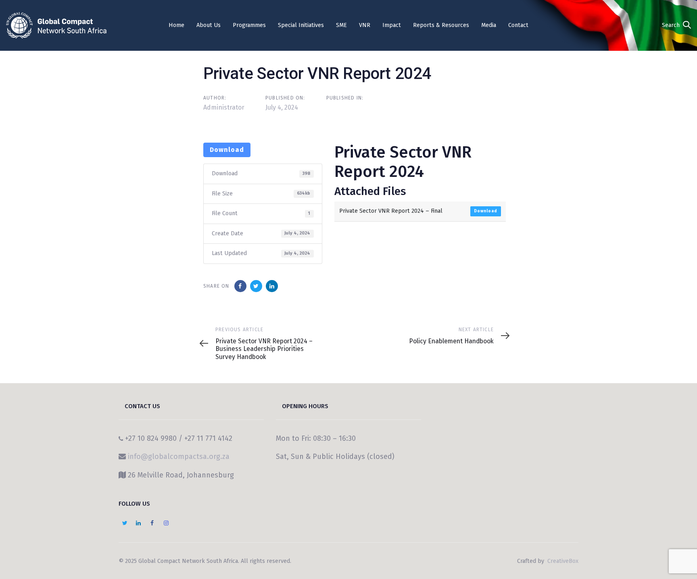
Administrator (223, 107)
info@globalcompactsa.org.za (179, 456)
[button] (676, 25)
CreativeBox (562, 561)
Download (227, 150)
